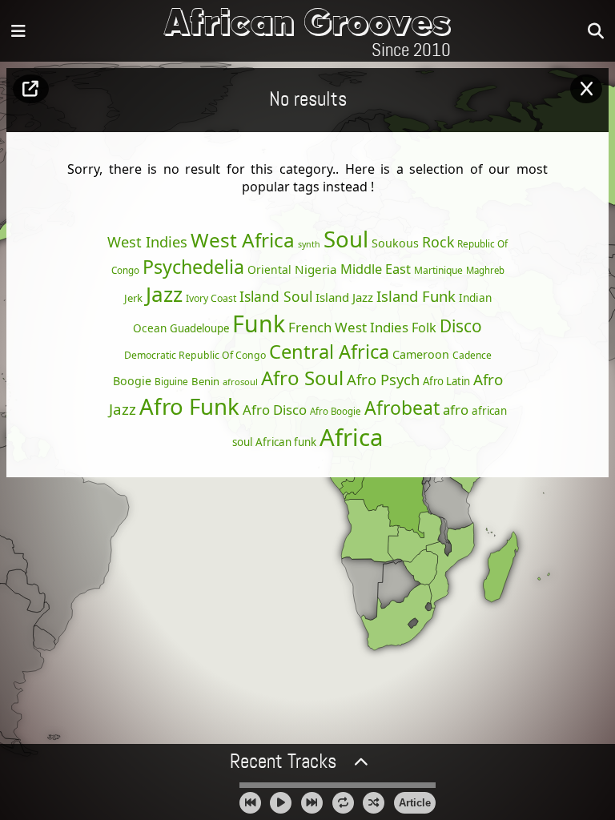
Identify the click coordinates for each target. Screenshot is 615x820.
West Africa (243, 240)
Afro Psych (383, 379)
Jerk (133, 298)
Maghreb (485, 270)
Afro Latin (446, 381)
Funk (258, 323)
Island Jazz (344, 297)
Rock (438, 241)
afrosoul (240, 382)
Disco (461, 326)
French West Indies (348, 327)
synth (309, 244)
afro (455, 409)
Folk (424, 327)
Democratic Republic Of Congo (195, 355)
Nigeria (316, 269)
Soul (346, 238)
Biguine (171, 381)
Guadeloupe (199, 328)
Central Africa (329, 351)
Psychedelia (193, 266)
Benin (205, 381)
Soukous (395, 243)
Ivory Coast (211, 298)
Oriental (269, 269)
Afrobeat (402, 407)
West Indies (147, 241)
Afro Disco (275, 409)
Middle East (375, 269)
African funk (285, 442)
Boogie (132, 380)
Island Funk (416, 296)
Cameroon (420, 354)
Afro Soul (302, 377)
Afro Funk (189, 406)
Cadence (472, 355)
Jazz (164, 293)
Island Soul (275, 296)
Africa (351, 437)
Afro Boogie (335, 411)
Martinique (438, 270)
